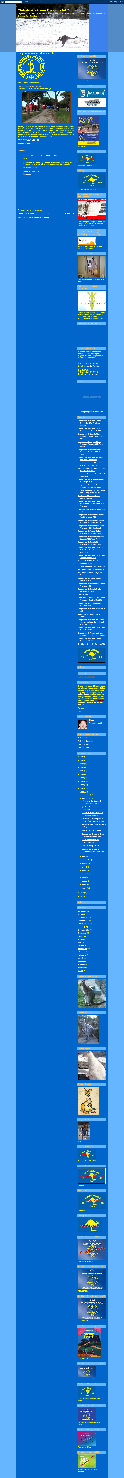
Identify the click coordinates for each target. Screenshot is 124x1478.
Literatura (81, 952)
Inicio (48, 213)
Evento (80, 936)
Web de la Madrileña (85, 738)
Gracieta (81, 946)
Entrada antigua (68, 213)
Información (82, 949)
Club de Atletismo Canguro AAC (43, 10)
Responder (27, 174)
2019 (82, 757)
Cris (92, 720)
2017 (82, 764)
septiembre (86, 860)
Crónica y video (84, 930)
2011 (82, 785)
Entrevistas (82, 933)
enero (84, 888)
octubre (85, 856)
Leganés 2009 (83, 594)
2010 (82, 788)
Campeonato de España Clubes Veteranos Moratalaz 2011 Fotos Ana (90, 436)
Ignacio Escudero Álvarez (91, 830)
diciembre (86, 795)
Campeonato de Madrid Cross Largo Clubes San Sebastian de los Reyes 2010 (91, 550)
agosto (85, 863)
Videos (80, 971)
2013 (82, 778)
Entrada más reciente (26, 213)
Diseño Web (98, 412)
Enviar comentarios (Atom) (39, 218)
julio (84, 867)
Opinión (81, 958)
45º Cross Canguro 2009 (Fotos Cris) (91, 569)
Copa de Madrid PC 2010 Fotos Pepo (91, 566)
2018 (82, 760)
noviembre (86, 798)
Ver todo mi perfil (95, 723)
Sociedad (81, 967)
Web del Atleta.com (85, 747)
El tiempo (82, 673)
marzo (85, 881)
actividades (82, 911)
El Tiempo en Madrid (86, 677)
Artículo (81, 914)
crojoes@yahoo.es (91, 374)
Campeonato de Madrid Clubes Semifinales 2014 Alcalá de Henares (89, 423)
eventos (81, 939)
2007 (82, 896)
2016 (82, 767)
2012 (82, 781)
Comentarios (82, 917)
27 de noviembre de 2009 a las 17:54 (44, 156)
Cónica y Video (83, 924)
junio (84, 870)
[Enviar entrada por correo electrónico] (38, 140)
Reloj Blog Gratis (87, 412)
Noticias (27, 143)
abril (84, 877)
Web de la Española (85, 741)
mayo (84, 874)
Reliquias (81, 961)
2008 (82, 893)
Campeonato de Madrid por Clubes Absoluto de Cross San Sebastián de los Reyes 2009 (91, 622)
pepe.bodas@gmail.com (93, 366)
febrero (85, 884)
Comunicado (82, 920)
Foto (79, 942)
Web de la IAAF (83, 744)
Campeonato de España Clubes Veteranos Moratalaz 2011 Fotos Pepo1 (90, 452)
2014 (82, 774)
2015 (82, 771)
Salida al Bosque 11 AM (90, 846)
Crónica (81, 927)
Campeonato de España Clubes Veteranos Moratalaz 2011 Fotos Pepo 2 (90, 444)
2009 (82, 792)
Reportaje (81, 964)
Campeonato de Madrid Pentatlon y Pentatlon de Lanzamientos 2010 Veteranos (91, 503)
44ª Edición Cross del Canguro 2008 (91, 644)
